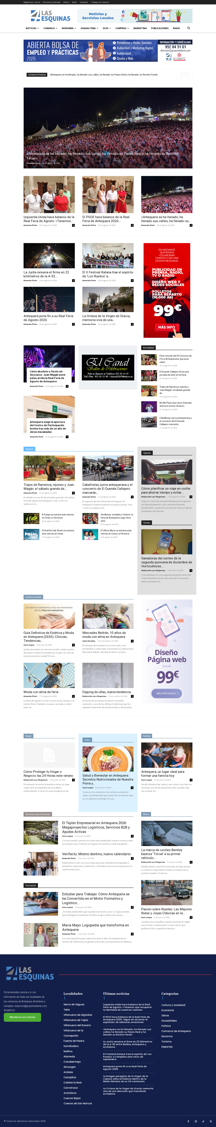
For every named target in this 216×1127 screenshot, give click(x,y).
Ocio (105, 28)
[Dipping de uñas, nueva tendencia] (108, 675)
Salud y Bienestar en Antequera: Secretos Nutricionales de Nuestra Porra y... (108, 779)
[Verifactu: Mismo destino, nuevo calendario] (41, 864)
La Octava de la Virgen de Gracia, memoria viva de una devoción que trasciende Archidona (128, 1091)
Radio (74, 2)
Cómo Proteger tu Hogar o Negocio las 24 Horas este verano (48, 774)
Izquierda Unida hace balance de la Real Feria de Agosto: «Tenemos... (49, 219)
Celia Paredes (88, 641)
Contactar (84, 2)
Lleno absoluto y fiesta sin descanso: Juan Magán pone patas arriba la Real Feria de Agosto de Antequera (47, 376)
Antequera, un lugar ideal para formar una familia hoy (162, 774)
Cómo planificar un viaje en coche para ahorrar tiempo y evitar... (165, 490)
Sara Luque (29, 645)
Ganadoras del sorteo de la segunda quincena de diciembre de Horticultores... (166, 562)
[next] (187, 75)
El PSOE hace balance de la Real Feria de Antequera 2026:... (106, 219)
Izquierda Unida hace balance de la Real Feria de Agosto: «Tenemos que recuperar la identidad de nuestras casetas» (127, 1007)
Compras (120, 28)
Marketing (140, 28)
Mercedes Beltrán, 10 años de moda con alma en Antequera (104, 635)
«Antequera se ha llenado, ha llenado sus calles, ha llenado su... (166, 219)
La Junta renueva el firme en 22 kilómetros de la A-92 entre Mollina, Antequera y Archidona (97, 74)
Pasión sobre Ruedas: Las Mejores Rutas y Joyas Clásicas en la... (166, 911)
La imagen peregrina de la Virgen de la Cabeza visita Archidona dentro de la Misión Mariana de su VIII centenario (125, 1079)
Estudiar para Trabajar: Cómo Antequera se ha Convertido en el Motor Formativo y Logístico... (96, 898)
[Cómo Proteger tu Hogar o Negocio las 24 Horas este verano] (49, 755)
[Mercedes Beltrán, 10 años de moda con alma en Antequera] (108, 616)
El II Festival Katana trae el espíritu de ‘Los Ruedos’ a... (107, 274)
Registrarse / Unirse (32, 2)
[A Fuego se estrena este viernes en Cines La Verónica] (31, 518)
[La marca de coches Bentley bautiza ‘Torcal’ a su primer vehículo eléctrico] (166, 833)
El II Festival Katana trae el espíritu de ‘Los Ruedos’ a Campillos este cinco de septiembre (127, 1056)
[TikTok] (203, 1122)
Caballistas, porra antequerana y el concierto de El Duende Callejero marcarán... (176, 421)
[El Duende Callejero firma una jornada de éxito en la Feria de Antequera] (149, 375)
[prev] (182, 75)
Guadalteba (88, 28)
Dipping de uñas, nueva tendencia (106, 692)
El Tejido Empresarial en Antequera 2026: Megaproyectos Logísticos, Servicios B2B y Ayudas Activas (96, 827)
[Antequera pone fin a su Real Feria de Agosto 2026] (49, 299)
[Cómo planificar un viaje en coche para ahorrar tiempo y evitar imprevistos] (166, 472)
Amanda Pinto (33, 163)
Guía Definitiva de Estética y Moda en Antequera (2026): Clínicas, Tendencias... (49, 637)
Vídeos (66, 2)
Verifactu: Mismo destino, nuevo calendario (96, 854)
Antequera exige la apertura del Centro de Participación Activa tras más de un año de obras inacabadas (48, 426)
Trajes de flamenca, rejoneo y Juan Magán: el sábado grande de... (175, 390)
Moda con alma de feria (41, 692)
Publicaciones (160, 28)
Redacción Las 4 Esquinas (153, 496)
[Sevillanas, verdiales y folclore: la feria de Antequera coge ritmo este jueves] (90, 518)
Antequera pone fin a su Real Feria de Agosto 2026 (125, 1068)
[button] (188, 28)
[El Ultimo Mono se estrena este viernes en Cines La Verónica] (90, 534)
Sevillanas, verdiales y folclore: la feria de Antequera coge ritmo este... (117, 517)
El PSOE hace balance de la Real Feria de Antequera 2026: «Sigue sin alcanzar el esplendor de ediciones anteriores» (126, 1019)
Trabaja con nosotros (100, 2)
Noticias (31, 28)
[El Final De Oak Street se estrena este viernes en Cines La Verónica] (31, 534)
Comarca (49, 28)
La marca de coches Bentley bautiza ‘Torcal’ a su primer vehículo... (161, 854)
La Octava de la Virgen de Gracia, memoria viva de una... (106, 318)
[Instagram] (196, 1122)
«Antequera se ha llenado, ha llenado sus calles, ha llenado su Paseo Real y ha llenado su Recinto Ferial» (127, 1032)
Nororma (68, 28)
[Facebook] (188, 1122)
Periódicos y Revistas (51, 2)
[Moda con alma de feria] (49, 675)
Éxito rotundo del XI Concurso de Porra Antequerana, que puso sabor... (176, 359)
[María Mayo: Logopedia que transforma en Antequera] (41, 935)
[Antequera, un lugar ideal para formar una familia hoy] (166, 755)
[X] (211, 1122)
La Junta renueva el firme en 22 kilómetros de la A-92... (46, 274)
